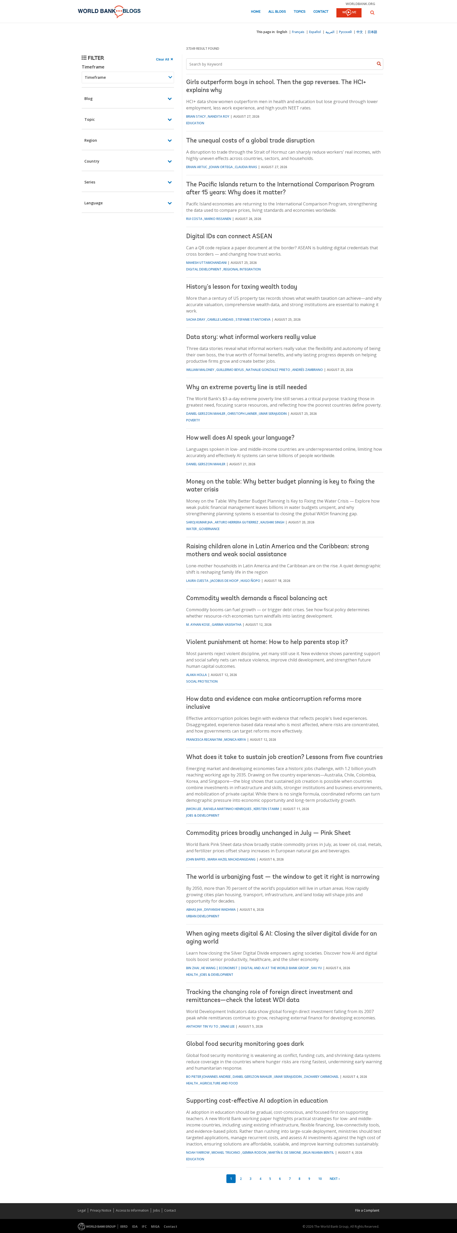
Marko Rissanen (217, 219)
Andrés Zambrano (307, 369)
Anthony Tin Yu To (202, 1026)
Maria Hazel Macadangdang (231, 859)
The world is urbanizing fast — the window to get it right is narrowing (283, 877)
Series (89, 182)
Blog (88, 98)
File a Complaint (367, 1210)
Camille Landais (220, 319)
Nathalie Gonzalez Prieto (268, 369)
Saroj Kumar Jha (199, 522)
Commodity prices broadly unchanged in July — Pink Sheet (268, 833)
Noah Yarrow (197, 1152)
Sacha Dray (195, 319)
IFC (144, 1226)
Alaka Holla (196, 675)
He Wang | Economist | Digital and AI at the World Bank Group (255, 968)
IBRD (124, 1226)
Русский (345, 32)
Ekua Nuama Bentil (318, 1152)
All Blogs (277, 11)
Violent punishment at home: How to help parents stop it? (267, 642)
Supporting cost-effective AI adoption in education (257, 1101)
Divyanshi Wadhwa (220, 909)
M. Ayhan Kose (198, 624)
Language (93, 202)
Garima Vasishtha (226, 624)
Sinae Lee (227, 1026)
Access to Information (132, 1210)
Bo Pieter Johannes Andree (208, 1076)
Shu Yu (316, 968)
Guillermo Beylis (230, 369)
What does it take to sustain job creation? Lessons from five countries (284, 757)
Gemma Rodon (254, 1152)
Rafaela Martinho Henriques (227, 809)
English (282, 32)
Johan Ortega (221, 167)
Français (298, 32)
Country (91, 161)
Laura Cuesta (197, 580)
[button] (372, 12)
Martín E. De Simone (284, 1152)
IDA (135, 1226)
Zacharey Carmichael (321, 1076)
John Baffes (195, 859)
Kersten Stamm (266, 809)
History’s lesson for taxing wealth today (241, 287)
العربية (330, 32)
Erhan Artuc (196, 167)
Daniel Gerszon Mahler (205, 413)
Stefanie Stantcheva (253, 319)
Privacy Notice (100, 1210)
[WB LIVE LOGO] (349, 13)
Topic (89, 119)
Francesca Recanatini (204, 739)
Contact (320, 11)
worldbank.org (360, 3)
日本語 (372, 32)
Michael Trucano (226, 1152)
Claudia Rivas (246, 167)
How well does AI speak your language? (240, 438)
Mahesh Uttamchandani (206, 262)
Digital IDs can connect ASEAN (229, 236)
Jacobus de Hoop (225, 580)
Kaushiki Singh (272, 522)
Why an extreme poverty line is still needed (246, 387)
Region (90, 140)
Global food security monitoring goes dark (245, 1044)
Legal (82, 1210)
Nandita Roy (218, 116)
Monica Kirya (235, 739)
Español (315, 32)
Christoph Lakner (242, 413)
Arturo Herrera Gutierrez (236, 522)
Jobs (156, 1210)
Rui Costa (194, 219)
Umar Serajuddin (273, 413)
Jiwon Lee (193, 809)
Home (256, 11)
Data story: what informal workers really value (251, 337)
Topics (299, 11)
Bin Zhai (192, 968)
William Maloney (200, 369)
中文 (360, 32)
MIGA (155, 1226)
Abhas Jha (194, 909)
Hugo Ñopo (250, 580)
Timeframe (93, 67)
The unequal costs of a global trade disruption (250, 141)
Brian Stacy (196, 116)
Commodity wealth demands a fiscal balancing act (256, 598)
